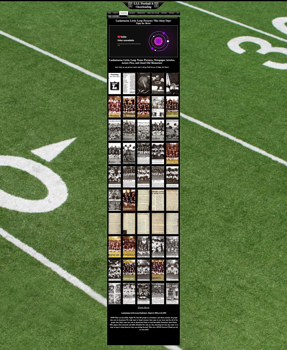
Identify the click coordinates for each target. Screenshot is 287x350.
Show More (143, 307)
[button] (115, 83)
